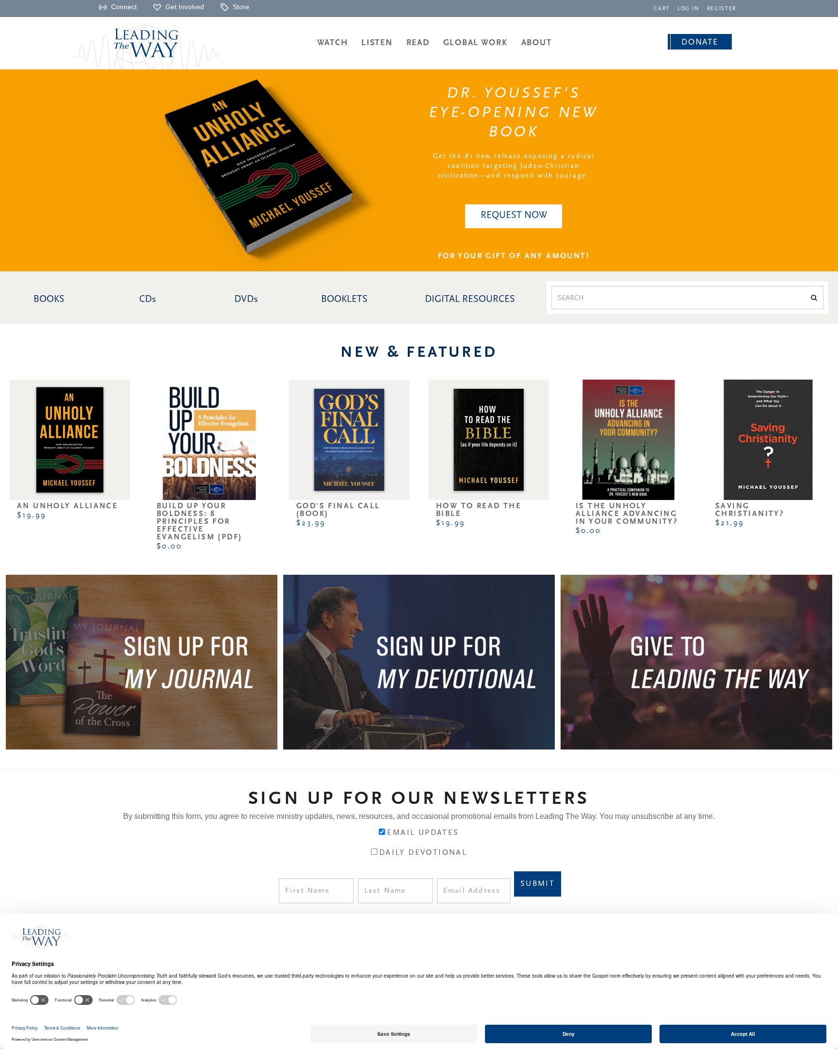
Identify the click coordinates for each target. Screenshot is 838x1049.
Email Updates (423, 833)
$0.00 (169, 546)
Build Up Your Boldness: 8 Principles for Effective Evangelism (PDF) (199, 521)
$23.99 (310, 523)
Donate (699, 42)
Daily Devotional (423, 853)
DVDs (246, 299)
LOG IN (688, 9)
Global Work (475, 43)
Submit (537, 884)
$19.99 (31, 515)
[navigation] (662, 8)
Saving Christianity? (749, 510)
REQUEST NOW (514, 215)
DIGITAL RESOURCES (470, 299)
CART (662, 9)
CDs (147, 299)
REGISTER (721, 9)
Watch (332, 43)
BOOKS (48, 299)
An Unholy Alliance (67, 506)
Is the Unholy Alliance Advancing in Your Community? (627, 514)
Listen (376, 43)
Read (418, 43)
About (536, 43)
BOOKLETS (344, 299)
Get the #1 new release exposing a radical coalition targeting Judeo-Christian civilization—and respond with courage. (513, 166)
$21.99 (729, 523)
